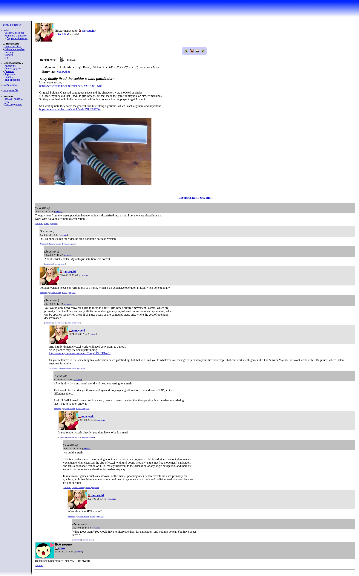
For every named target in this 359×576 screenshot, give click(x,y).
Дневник (9, 71)
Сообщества (10, 85)
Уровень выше (55, 244)
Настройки (10, 65)
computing (63, 71)
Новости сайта (12, 46)
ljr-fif (6, 57)
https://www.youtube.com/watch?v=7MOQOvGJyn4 (70, 85)
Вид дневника (12, 79)
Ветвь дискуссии (50, 224)
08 (65, 33)
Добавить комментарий (195, 197)
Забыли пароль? (13, 98)
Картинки (9, 74)
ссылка (58, 211)
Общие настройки (14, 49)
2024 (60, 33)
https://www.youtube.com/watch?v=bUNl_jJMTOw (70, 109)
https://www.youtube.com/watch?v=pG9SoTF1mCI (80, 353)
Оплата (8, 55)
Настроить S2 (10, 90)
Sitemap (8, 52)
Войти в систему (12, 24)
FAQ (6, 101)
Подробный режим (17, 38)
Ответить (39, 224)
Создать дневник (14, 32)
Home (6, 30)
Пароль (8, 77)
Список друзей (12, 68)
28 (68, 33)
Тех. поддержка (13, 104)
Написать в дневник (15, 35)
